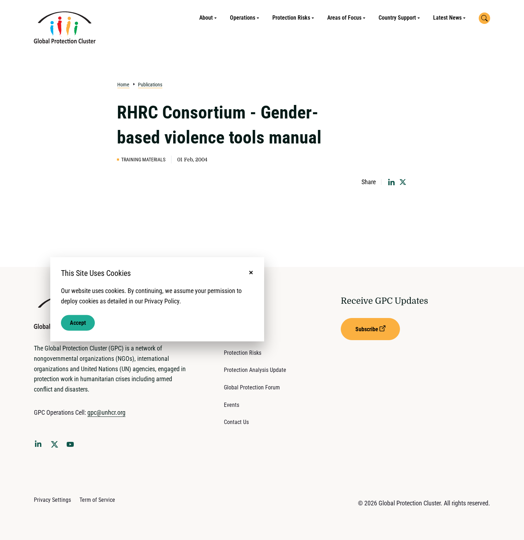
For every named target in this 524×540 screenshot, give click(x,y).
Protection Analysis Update (255, 370)
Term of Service (97, 499)
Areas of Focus (344, 17)
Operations (242, 17)
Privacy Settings (52, 499)
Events (231, 405)
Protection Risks (291, 17)
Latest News (447, 17)
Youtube (72, 446)
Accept (78, 322)
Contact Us (236, 422)
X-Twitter (56, 446)
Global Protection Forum (252, 387)
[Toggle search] (484, 18)
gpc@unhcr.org (106, 412)
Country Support (397, 17)
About (206, 17)
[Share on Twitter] (403, 182)
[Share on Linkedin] (391, 182)
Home (123, 84)
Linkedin (39, 445)
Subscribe (366, 329)
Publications (150, 84)
